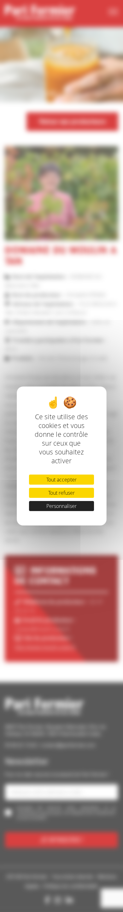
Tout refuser (61, 492)
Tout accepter (61, 479)
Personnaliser (61, 506)
